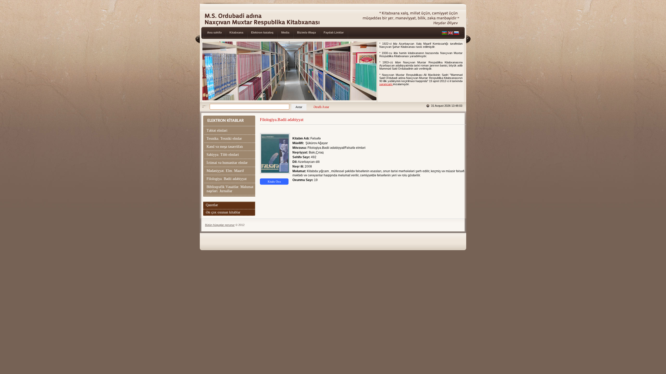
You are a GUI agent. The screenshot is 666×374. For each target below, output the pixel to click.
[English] (450, 33)
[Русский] (456, 33)
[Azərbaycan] (444, 33)
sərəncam (386, 84)
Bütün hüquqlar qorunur (220, 224)
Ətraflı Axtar (321, 107)
